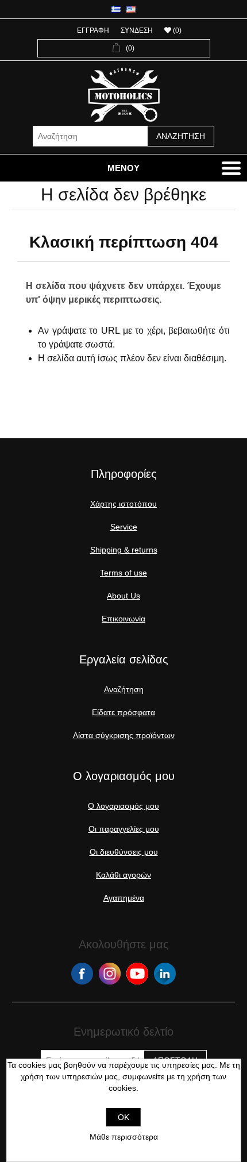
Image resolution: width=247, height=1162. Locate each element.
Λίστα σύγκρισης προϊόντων (124, 735)
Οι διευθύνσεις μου (124, 851)
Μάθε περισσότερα (124, 1136)
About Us (123, 595)
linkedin (165, 974)
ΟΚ (123, 1117)
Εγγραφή (93, 30)
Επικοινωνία (123, 618)
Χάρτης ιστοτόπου (123, 503)
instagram (110, 974)
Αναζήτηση (180, 136)
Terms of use (123, 572)
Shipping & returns (123, 549)
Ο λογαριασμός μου (123, 805)
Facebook (82, 974)
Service (123, 526)
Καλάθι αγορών (123, 874)
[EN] (131, 9)
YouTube (137, 974)
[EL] (116, 9)
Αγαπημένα (123, 897)
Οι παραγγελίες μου (123, 828)
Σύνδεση (137, 30)
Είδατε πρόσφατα (123, 712)
